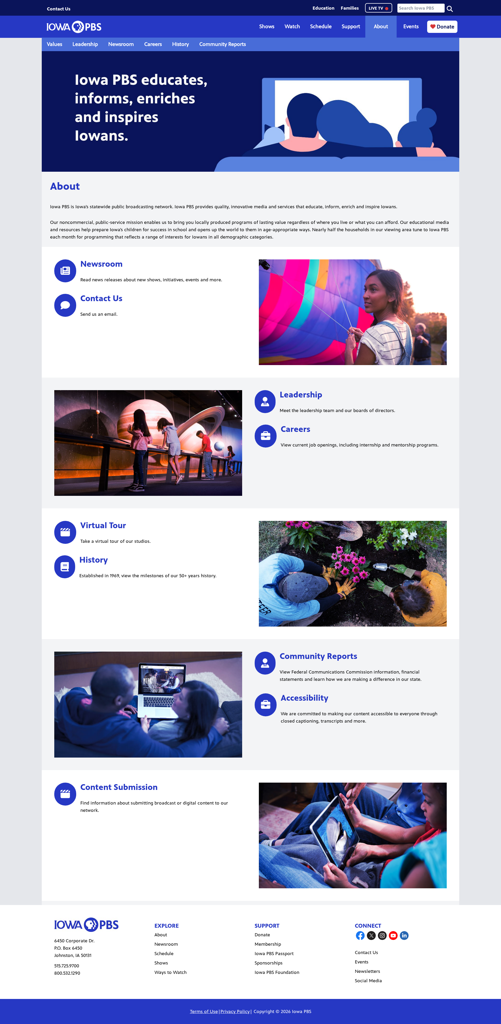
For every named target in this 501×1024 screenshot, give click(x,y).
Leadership (85, 44)
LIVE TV (376, 8)
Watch (292, 26)
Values (54, 44)
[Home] (74, 27)
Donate (445, 27)
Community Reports (222, 44)
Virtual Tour (103, 525)
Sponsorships (269, 963)
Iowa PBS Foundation (277, 972)
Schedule (321, 26)
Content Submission (119, 787)
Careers (153, 44)
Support (351, 26)
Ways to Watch (170, 972)
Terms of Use (204, 1011)
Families (350, 8)
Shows (266, 26)
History (180, 44)
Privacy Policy (235, 1011)
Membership (268, 944)
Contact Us (58, 9)
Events (411, 26)
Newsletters (367, 971)
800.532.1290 (67, 973)
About (381, 26)
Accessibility (304, 698)
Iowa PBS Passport (274, 953)
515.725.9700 (66, 966)
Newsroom (121, 44)
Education (324, 8)
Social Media (368, 981)
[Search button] (450, 8)
